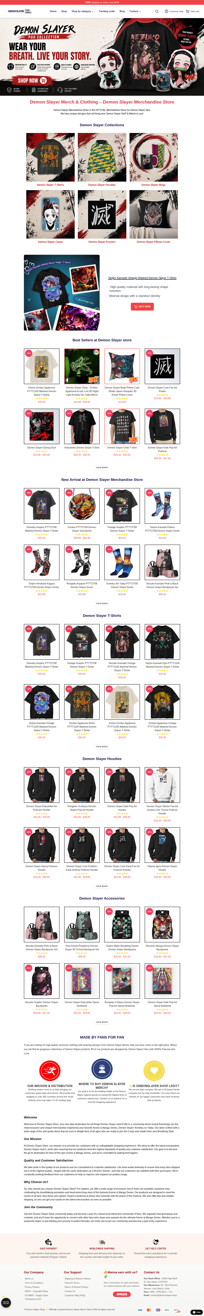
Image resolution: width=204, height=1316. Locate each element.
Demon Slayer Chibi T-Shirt (122, 447)
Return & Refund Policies (76, 1287)
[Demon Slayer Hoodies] (102, 157)
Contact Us (70, 1291)
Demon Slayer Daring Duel (41, 447)
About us (29, 1278)
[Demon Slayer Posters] (102, 214)
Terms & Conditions (34, 1283)
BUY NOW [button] (145, 306)
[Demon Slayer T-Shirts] (50, 157)
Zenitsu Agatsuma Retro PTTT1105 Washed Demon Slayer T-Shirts (81, 727)
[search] (157, 11)
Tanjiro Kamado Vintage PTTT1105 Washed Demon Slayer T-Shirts (41, 727)
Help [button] (198, 1312)
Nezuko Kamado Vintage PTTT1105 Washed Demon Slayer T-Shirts (122, 667)
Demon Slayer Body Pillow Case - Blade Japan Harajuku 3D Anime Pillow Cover (122, 391)
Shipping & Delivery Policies (78, 1278)
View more (102, 468)
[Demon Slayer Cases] (50, 214)
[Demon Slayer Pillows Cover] (153, 214)
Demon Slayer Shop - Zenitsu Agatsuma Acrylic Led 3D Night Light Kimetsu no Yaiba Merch (81, 391)
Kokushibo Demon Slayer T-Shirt (82, 447)
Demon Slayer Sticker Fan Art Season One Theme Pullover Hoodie (162, 810)
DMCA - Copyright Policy (36, 1291)
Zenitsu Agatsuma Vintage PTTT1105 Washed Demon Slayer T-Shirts (162, 727)
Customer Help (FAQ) (75, 1295)
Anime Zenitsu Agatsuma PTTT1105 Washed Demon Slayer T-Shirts (41, 391)
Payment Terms (72, 1283)
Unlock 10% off (6, 1302)
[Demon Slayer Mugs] (153, 157)
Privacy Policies (32, 1287)
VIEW (41, 381)
